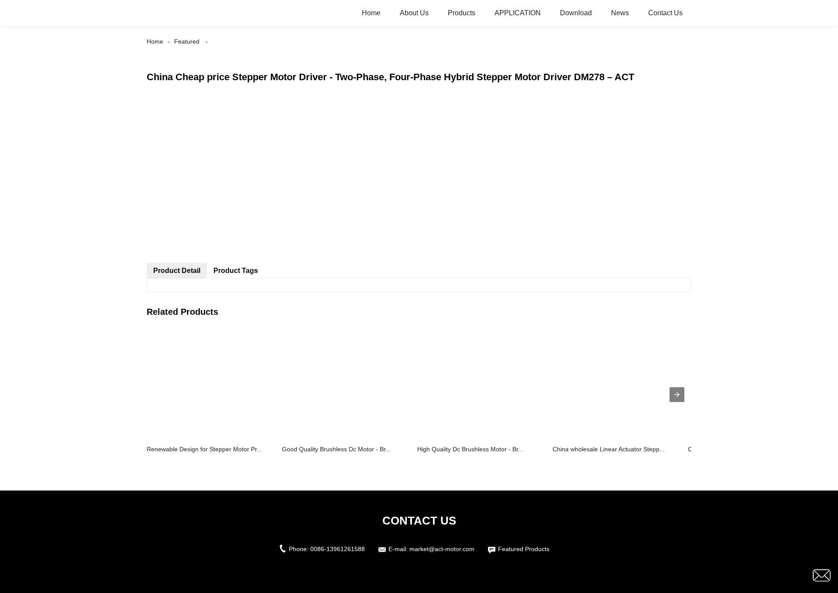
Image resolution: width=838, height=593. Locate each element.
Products (461, 13)
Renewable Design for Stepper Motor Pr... (204, 449)
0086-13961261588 (337, 548)
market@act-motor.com (441, 548)
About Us (414, 13)
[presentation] (677, 394)
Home (371, 13)
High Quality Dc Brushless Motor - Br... (470, 449)
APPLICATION (518, 13)
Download (576, 13)
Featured (186, 41)
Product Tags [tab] (235, 270)
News (620, 13)
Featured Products (524, 548)
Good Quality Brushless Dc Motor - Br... (336, 449)
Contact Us (665, 13)
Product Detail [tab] (176, 270)
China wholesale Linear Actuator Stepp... (609, 449)
